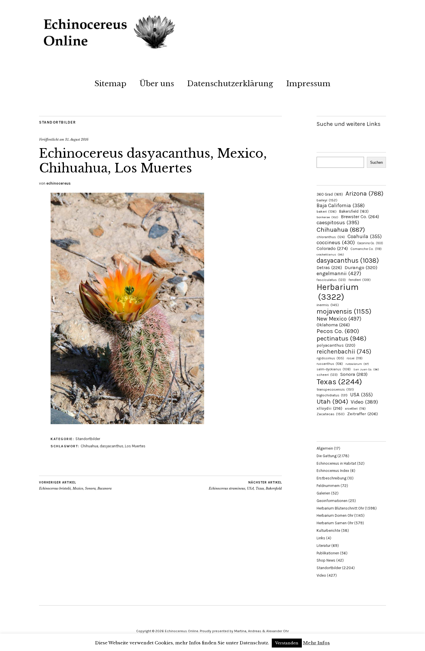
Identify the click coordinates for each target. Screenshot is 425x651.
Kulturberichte (328, 530)
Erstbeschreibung (331, 478)
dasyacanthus (111, 446)
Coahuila (365, 236)
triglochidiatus (332, 395)
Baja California (341, 205)
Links (321, 538)
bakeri (327, 211)
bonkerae (327, 217)
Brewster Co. (360, 216)
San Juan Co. (366, 369)
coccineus (336, 242)
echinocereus (58, 183)
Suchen (376, 162)
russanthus (330, 364)
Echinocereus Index (333, 470)
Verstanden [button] (286, 643)
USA (361, 395)
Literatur (323, 545)
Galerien (323, 493)
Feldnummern (328, 485)
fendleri (359, 279)
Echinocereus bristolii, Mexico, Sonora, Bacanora (75, 486)
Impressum (308, 83)
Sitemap (110, 83)
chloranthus (331, 237)
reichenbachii (344, 351)
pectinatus (341, 338)
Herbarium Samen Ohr (335, 523)
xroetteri (355, 409)
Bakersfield (354, 211)
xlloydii (329, 408)
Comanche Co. (366, 249)
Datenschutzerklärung (230, 83)
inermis (328, 305)
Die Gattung (327, 456)
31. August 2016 (76, 139)
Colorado (332, 248)
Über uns (156, 83)
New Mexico (339, 318)
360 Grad (330, 194)
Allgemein (325, 448)
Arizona (364, 193)
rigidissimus (330, 358)
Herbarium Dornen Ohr (335, 515)
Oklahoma (333, 325)
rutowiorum (357, 364)
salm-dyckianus (334, 369)
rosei (355, 358)
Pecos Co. (338, 331)
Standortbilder (57, 122)
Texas (339, 381)
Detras (329, 267)
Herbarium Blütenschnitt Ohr (340, 508)
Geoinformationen (332, 501)
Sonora (353, 374)
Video (364, 402)
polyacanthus (336, 345)
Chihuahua (89, 446)
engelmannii (339, 273)
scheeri (327, 375)
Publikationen (328, 553)
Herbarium (338, 292)
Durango (361, 267)
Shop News (326, 560)
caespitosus (338, 222)
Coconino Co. (370, 243)
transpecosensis (335, 389)
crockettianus (330, 254)
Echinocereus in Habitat (336, 463)
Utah (332, 401)
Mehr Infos (316, 643)
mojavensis (344, 311)
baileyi (327, 200)
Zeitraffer (362, 413)
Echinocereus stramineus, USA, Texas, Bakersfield (245, 486)
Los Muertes (135, 446)
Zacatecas (331, 414)
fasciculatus (331, 280)
